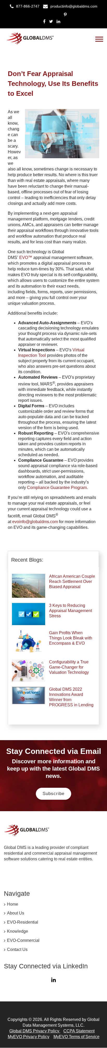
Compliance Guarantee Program (57, 487)
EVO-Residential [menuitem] (22, 922)
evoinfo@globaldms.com (35, 521)
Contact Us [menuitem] (17, 949)
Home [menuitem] (12, 904)
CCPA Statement (79, 1031)
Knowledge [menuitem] (17, 931)
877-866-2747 (27, 6)
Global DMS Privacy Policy (34, 1031)
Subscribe (53, 793)
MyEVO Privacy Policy (28, 1036)
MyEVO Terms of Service (76, 1036)
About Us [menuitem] (15, 913)
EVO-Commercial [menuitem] (23, 940)
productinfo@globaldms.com (73, 6)
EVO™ (25, 257)
